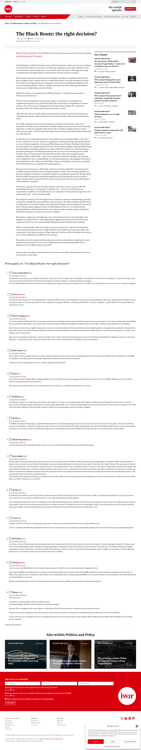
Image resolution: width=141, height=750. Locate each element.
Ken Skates (107, 106)
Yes (13, 690)
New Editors (104, 122)
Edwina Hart (20, 41)
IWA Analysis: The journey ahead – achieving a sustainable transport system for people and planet (108, 98)
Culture (124, 17)
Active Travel (104, 87)
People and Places (111, 17)
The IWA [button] (8, 17)
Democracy (34, 720)
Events (36, 17)
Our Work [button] (18, 17)
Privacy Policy (48, 699)
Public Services (36, 723)
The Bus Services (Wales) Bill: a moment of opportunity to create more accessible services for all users (109, 63)
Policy (107, 71)
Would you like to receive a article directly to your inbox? (31, 687)
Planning (103, 138)
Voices (133, 17)
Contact (59, 723)
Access (102, 71)
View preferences (130, 742)
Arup (101, 106)
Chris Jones (17, 294)
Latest (28, 17)
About (81, 17)
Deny (113, 742)
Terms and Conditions (47, 739)
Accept (95, 742)
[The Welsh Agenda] (115, 9)
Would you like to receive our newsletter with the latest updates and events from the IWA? (38, 693)
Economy (34, 725)
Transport (37, 41)
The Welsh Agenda (16, 23)
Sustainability (113, 87)
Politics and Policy (94, 17)
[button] (137, 726)
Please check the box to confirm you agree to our (30, 699)
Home (7, 23)
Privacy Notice (117, 746)
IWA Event (29, 41)
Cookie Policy (108, 746)
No (8, 690)
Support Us (130, 9)
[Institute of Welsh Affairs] (8, 9)
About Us (60, 720)
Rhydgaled (17, 563)
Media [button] (43, 17)
